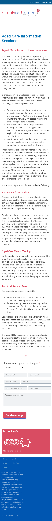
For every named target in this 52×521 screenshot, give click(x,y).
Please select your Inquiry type (21, 363)
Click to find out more (12, 451)
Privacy (5, 463)
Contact (5, 467)
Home (5, 459)
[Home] (20, 12)
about (37, 2)
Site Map (16, 463)
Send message (14, 415)
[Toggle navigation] (7, 21)
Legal (14, 459)
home (31, 2)
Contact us (46, 2)
